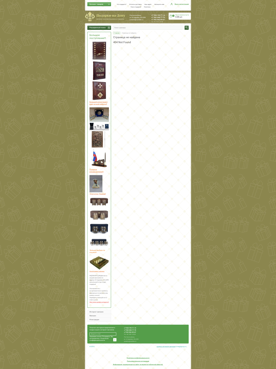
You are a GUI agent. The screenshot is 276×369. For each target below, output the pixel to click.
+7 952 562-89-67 (158, 20)
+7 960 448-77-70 (158, 17)
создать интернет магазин (166, 346)
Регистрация (94, 320)
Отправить (114, 339)
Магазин (92, 316)
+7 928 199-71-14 (158, 15)
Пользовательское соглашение (138, 361)
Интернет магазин (96, 312)
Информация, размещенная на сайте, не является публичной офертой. (138, 364)
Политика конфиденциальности (138, 358)
